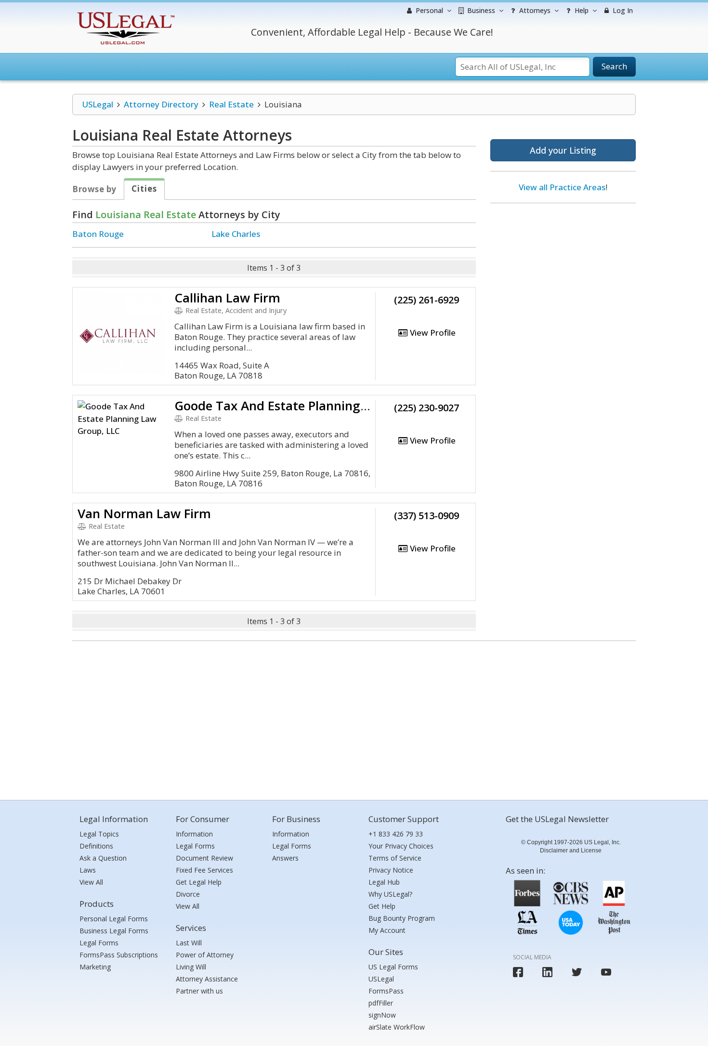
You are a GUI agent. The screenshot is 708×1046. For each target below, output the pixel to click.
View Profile (432, 332)
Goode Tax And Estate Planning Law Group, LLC (315, 405)
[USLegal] (124, 13)
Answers (285, 858)
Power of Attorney (205, 954)
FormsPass (386, 990)
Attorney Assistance (207, 978)
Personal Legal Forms (113, 918)
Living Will (191, 966)
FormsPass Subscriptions (118, 954)
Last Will (189, 942)
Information (194, 833)
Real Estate (231, 104)
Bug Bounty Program (401, 918)
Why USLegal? (390, 894)
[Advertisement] (563, 273)
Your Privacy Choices (400, 845)
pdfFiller (380, 1002)
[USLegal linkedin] (547, 972)
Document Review (204, 858)
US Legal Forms (393, 966)
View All (91, 882)
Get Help (381, 906)
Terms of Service (394, 858)
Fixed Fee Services (204, 870)
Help (581, 10)
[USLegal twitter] (577, 972)
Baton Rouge (98, 233)
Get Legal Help (199, 882)
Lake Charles (235, 233)
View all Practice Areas (562, 187)
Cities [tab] (144, 188)
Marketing (95, 966)
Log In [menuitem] (622, 10)
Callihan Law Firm (227, 297)
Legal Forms (98, 942)
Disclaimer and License (571, 850)
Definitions (96, 845)
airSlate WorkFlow (396, 1027)
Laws (87, 870)
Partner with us (199, 990)
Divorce (188, 894)
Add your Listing (563, 150)
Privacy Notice (390, 870)
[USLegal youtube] (606, 972)
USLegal (97, 104)
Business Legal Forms (113, 930)
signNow (382, 1015)
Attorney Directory (161, 104)
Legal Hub (384, 882)
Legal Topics (99, 833)
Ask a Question (103, 858)
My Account (387, 930)
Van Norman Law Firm (144, 513)
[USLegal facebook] (518, 972)
